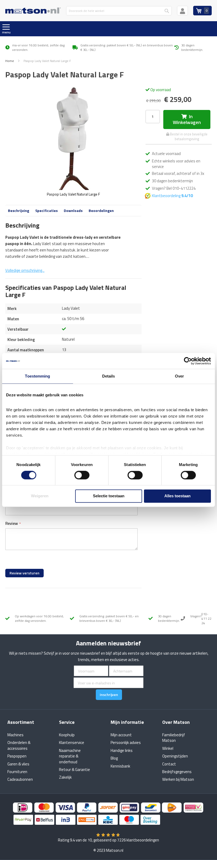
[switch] (81, 475)
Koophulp (67, 735)
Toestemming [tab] (37, 376)
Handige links (122, 750)
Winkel (167, 748)
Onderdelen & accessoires (18, 745)
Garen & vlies (18, 764)
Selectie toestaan (108, 496)
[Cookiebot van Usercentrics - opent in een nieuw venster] (188, 361)
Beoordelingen (101, 210)
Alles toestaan (177, 496)
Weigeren (39, 496)
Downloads (73, 210)
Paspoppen (16, 756)
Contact (169, 764)
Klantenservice (71, 742)
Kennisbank (120, 766)
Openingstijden (175, 756)
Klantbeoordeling (172, 196)
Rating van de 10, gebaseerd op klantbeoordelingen (108, 840)
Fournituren (17, 772)
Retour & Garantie (74, 769)
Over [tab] (179, 376)
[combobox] (119, 10)
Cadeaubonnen (20, 779)
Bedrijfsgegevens (177, 772)
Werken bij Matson (178, 779)
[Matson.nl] (33, 10)
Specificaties (46, 210)
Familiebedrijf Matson (173, 737)
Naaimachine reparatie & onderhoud (70, 756)
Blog (114, 758)
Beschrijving (18, 210)
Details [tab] (108, 376)
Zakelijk (65, 777)
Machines (15, 735)
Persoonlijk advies (126, 742)
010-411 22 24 (206, 618)
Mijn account (121, 735)
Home (9, 60)
